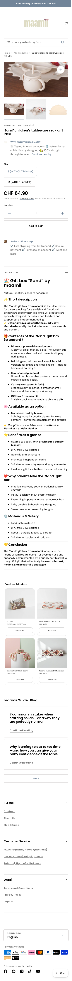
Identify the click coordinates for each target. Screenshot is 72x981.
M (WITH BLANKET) (19, 183)
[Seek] (61, 42)
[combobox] (35, 42)
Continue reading (41, 154)
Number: (8, 208)
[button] (5, 23)
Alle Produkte (21, 52)
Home (7, 52)
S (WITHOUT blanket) (20, 173)
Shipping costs (27, 198)
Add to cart (19, 642)
